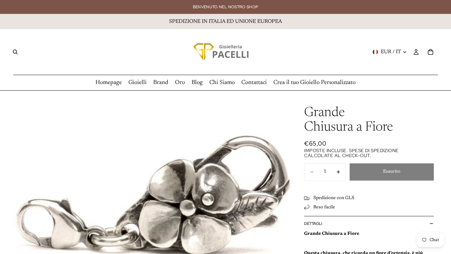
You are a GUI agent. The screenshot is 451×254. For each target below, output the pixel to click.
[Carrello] (430, 52)
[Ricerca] (15, 52)
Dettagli (313, 223)
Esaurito (391, 171)
